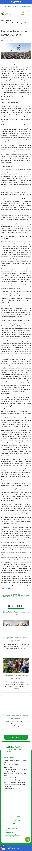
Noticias (8, 20)
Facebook (18, 817)
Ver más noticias (17, 737)
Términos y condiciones (12, 835)
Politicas (8, 831)
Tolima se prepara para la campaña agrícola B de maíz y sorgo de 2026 (16, 715)
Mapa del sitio (9, 833)
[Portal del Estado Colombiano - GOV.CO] (16, 2)
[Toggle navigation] (28, 13)
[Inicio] (7, 13)
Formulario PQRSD (11, 828)
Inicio (2, 20)
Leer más (23, 649)
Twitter (18, 824)
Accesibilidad (9, 837)
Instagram (18, 820)
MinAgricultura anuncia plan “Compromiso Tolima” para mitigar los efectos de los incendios (16, 638)
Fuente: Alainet (6, 588)
